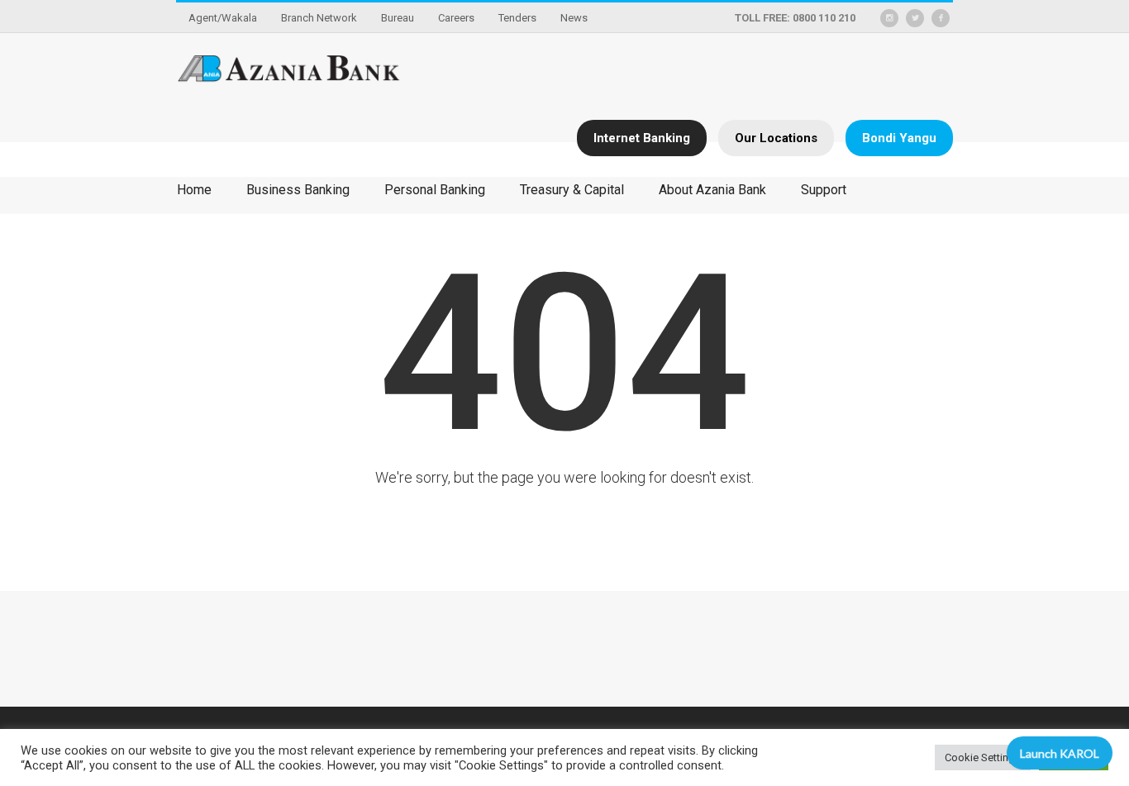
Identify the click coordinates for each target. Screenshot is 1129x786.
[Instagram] (889, 18)
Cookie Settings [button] (983, 757)
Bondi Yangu (899, 138)
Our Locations (776, 138)
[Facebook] (940, 18)
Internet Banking (641, 138)
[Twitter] (915, 18)
